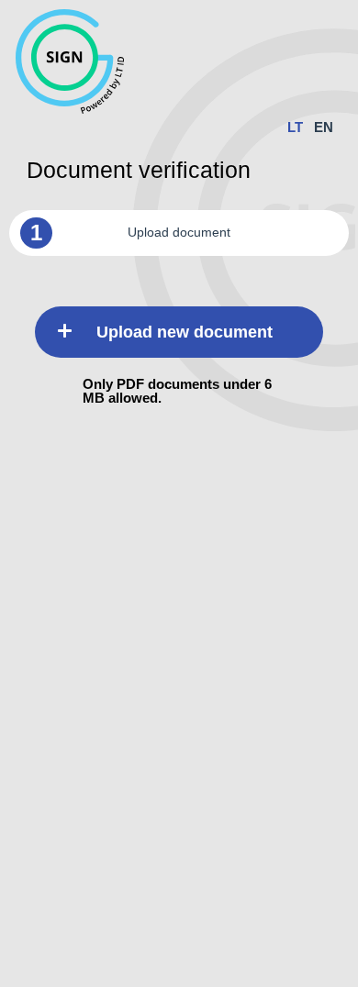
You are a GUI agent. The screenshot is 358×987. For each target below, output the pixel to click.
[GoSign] (146, 63)
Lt (295, 127)
